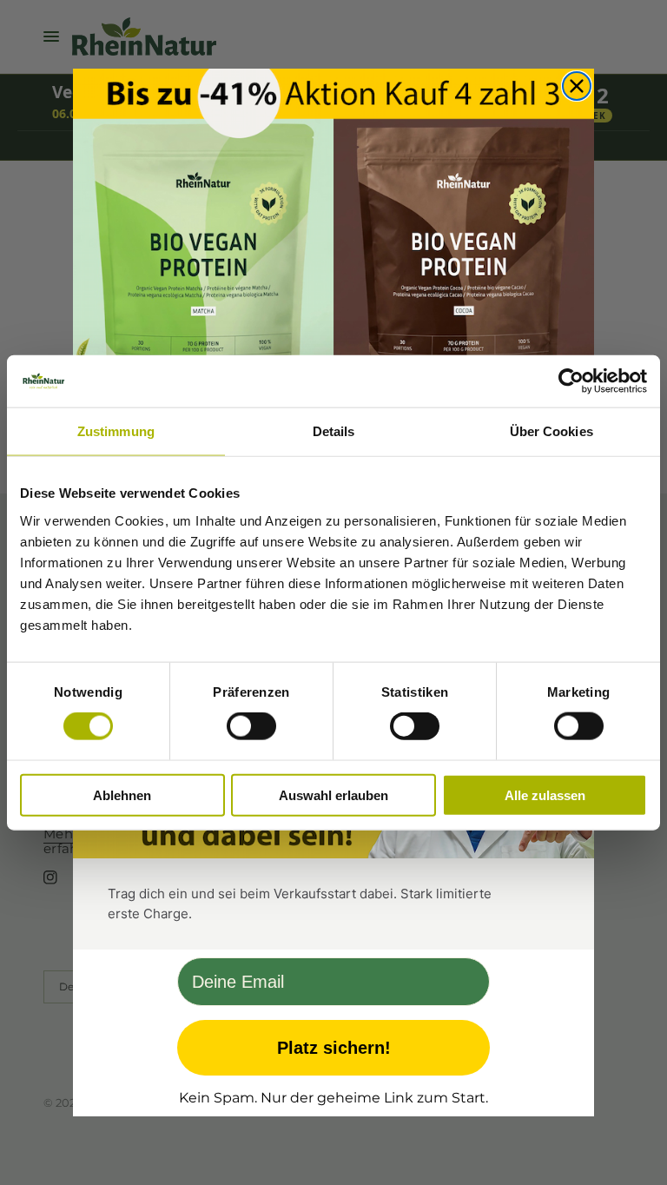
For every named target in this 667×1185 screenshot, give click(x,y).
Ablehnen (122, 794)
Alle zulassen (545, 794)
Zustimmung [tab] (116, 431)
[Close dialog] (577, 86)
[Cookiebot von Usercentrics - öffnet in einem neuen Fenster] (571, 381)
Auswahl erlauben (333, 794)
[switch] (251, 726)
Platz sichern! (334, 1047)
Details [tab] (334, 431)
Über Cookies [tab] (551, 431)
